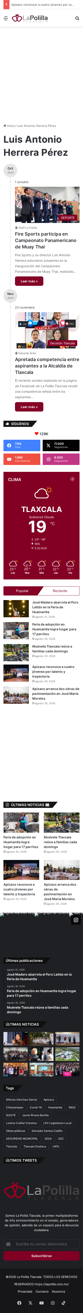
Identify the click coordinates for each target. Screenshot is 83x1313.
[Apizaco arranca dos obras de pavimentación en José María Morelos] (16, 695)
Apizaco (49, 1099)
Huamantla (55, 1107)
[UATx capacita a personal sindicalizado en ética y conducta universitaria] (42, 1069)
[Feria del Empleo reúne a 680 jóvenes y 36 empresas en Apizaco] (67, 1039)
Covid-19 (36, 1107)
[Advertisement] (41, 72)
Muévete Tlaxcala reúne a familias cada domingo (60, 842)
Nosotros (58, 1291)
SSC (61, 1138)
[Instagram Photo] (17, 930)
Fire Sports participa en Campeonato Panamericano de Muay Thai (45, 240)
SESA (48, 1138)
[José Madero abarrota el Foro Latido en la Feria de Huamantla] (16, 608)
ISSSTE (11, 1115)
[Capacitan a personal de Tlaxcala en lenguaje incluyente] (15, 1069)
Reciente (60, 591)
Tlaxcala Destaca (35, 1146)
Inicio (10, 126)
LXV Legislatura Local (57, 1123)
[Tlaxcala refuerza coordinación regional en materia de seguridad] (42, 1054)
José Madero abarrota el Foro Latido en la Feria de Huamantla (55, 607)
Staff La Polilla (27, 227)
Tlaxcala (11, 1146)
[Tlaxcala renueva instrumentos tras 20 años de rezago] (67, 1069)
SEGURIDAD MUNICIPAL (22, 1138)
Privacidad (25, 1291)
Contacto (42, 1291)
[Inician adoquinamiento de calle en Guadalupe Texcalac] (42, 1039)
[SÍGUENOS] (75, 920)
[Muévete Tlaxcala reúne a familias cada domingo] (16, 652)
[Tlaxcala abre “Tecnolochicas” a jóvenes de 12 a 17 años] (15, 1039)
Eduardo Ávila (27, 353)
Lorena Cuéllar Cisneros (21, 1123)
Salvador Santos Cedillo (47, 1130)
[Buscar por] (77, 20)
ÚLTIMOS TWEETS (21, 1160)
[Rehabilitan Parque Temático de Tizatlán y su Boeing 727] (67, 1054)
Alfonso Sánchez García (21, 1099)
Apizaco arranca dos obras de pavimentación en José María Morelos (55, 693)
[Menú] (5, 20)
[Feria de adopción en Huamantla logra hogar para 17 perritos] (16, 630)
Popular (22, 591)
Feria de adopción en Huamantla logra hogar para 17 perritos (54, 629)
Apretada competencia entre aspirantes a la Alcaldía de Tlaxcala (47, 366)
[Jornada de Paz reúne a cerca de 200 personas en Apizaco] (15, 1054)
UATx (56, 1146)
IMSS (72, 1107)
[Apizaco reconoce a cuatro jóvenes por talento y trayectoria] (16, 673)
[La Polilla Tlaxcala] (30, 18)
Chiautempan (14, 1107)
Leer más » (29, 281)
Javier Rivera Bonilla (35, 1115)
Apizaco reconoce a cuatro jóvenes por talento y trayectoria (53, 671)
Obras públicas (15, 1130)
